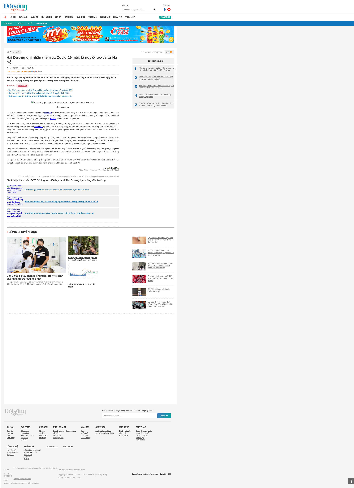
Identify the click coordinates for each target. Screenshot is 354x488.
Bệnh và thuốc (125, 431)
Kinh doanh (46, 17)
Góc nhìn (68, 446)
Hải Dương (22, 85)
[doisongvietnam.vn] (15, 412)
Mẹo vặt (27, 457)
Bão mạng (25, 431)
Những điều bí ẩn (30, 452)
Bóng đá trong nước (144, 431)
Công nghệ (105, 17)
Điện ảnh (84, 433)
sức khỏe (38, 126)
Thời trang (85, 437)
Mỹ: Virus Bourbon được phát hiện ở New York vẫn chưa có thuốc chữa (160, 239)
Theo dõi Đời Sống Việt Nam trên (19, 71)
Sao (82, 431)
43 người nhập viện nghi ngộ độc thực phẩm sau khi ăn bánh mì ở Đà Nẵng (160, 265)
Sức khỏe (81, 17)
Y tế (17, 52)
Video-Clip (130, 17)
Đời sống (23, 17)
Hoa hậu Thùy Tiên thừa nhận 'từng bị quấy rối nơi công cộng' (154, 78)
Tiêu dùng (57, 433)
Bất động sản (58, 437)
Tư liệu (42, 433)
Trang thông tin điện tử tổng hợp (145, 474)
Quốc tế (34, 17)
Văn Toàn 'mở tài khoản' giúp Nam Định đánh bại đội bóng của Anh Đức (154, 104)
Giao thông (11, 437)
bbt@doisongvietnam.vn (22, 479)
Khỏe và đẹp (124, 435)
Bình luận (43, 435)
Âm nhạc (84, 435)
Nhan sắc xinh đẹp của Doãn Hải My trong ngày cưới (153, 95)
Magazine (165, 17)
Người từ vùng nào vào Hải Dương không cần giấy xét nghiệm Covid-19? (40, 90)
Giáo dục (10, 431)
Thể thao (92, 17)
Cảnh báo (69, 17)
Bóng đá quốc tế (142, 433)
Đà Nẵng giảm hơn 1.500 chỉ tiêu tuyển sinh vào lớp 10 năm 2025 (154, 86)
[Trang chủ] (5, 17)
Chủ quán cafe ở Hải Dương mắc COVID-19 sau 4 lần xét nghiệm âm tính (40, 96)
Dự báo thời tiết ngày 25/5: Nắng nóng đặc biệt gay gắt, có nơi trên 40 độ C (160, 304)
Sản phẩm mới (12, 452)
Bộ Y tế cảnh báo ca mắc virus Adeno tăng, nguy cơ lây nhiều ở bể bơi (161, 252)
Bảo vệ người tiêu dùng (104, 433)
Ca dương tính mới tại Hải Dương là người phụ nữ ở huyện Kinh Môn (38, 93)
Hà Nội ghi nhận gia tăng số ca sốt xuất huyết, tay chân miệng (82, 259)
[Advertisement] (153, 156)
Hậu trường (140, 440)
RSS (167, 52)
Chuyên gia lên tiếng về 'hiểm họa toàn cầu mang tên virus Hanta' (161, 278)
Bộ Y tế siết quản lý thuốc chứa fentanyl (159, 290)
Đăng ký (164, 416)
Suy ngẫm (25, 433)
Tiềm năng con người (32, 450)
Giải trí (58, 17)
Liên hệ (163, 474)
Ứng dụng (11, 454)
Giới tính (122, 433)
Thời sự (10, 433)
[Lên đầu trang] (351, 481)
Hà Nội (53, 118)
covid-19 (48, 112)
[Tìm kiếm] (154, 9)
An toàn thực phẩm (103, 431)
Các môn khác (141, 435)
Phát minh (28, 454)
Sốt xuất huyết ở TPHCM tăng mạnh (82, 285)
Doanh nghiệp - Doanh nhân (64, 431)
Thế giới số (11, 450)
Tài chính (57, 435)
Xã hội (13, 17)
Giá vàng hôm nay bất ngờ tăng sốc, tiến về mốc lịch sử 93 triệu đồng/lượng (155, 69)
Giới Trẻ (24, 440)
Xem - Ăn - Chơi (27, 435)
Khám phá (117, 17)
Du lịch (26, 459)
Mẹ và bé (24, 437)
